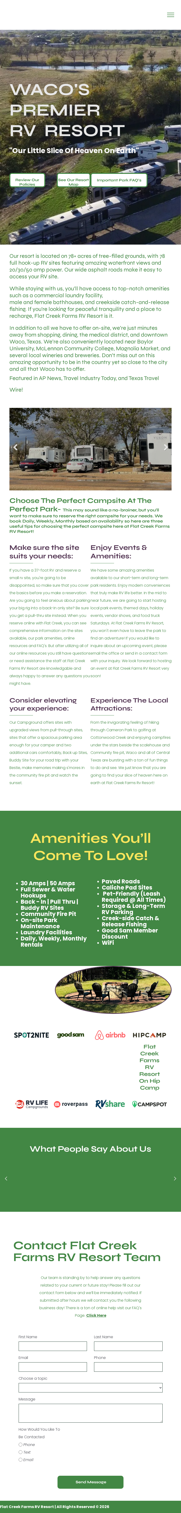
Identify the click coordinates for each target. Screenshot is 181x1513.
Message (27, 1399)
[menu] (171, 15)
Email (23, 1357)
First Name (28, 1337)
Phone (100, 1357)
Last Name (103, 1337)
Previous (14, 450)
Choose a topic (33, 1378)
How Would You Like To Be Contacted (39, 1433)
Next (166, 450)
